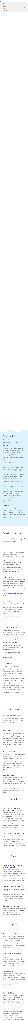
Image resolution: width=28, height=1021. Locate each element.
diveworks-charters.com (9, 649)
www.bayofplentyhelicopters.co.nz (11, 571)
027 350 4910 (8, 692)
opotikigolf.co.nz (17, 1003)
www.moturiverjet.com (13, 616)
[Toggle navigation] (0, 1)
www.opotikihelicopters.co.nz (10, 564)
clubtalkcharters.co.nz (13, 593)
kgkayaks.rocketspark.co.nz (10, 642)
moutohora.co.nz (7, 657)
